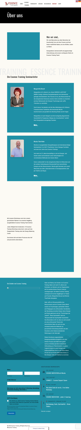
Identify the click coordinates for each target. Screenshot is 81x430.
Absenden (11, 413)
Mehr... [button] (36, 125)
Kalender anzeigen (46, 411)
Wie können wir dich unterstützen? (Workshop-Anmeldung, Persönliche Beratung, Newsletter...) (23, 388)
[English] (77, 1)
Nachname (27, 376)
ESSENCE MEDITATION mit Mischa (56, 373)
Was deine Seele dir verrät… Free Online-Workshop (58, 388)
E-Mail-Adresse (12, 380)
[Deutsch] (63, 3)
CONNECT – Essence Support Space (56, 380)
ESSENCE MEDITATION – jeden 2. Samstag (58, 397)
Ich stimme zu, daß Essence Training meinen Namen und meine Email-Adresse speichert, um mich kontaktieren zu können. (24, 402)
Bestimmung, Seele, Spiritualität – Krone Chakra (58, 405)
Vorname (9, 376)
